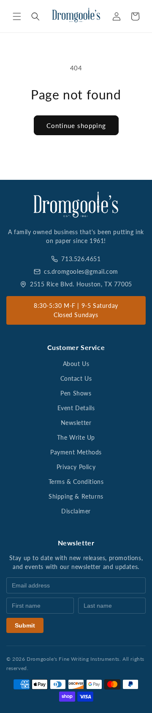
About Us (76, 363)
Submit (25, 625)
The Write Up (76, 437)
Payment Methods (76, 452)
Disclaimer (76, 511)
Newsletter (76, 422)
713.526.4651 (80, 258)
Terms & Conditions (76, 481)
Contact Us (76, 378)
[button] (17, 16)
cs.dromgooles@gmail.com (81, 271)
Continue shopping (76, 125)
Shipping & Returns (76, 496)
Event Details (76, 407)
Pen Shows (75, 393)
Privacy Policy (76, 466)
